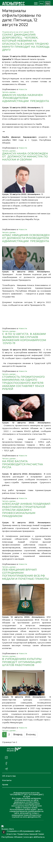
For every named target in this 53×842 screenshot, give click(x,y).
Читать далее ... (9, 92)
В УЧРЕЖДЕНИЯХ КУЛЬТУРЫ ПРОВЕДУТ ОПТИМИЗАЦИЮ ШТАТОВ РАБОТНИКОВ (22, 662)
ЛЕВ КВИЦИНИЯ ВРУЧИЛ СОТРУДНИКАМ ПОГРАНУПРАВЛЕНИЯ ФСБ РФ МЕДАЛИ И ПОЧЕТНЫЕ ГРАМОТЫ (25, 574)
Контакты (6, 780)
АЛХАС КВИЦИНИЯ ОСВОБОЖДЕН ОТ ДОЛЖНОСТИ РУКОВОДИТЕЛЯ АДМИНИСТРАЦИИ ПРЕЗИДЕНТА (26, 238)
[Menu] (36, 3)
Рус (47, 4)
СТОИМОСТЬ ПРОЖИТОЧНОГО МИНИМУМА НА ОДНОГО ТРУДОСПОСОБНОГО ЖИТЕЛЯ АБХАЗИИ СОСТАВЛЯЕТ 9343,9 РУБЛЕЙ (23, 383)
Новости (23, 89)
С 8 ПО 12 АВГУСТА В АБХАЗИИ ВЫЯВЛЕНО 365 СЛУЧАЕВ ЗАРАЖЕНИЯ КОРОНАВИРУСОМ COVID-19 (24, 338)
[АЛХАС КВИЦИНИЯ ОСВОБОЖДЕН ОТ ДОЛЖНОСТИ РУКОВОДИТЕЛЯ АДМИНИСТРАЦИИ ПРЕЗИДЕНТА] (26, 258)
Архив (5, 784)
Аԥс (41, 4)
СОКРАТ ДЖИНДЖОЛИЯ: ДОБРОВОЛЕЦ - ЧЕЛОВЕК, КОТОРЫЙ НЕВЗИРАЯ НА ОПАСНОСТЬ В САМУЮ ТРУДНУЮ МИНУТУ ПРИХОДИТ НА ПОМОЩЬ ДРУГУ (25, 42)
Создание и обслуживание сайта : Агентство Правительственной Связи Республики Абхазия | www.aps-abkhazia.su (23, 834)
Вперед (17, 734)
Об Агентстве (9, 776)
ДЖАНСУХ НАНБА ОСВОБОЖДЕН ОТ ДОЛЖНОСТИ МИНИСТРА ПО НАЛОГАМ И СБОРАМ (25, 156)
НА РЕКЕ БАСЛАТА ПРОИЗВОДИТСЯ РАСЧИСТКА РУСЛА (22, 464)
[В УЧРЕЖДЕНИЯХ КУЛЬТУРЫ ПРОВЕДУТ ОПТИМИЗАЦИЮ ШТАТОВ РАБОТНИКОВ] (26, 682)
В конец (31, 734)
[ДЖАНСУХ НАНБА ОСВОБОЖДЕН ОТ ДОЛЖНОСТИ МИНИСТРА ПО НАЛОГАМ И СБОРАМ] (26, 179)
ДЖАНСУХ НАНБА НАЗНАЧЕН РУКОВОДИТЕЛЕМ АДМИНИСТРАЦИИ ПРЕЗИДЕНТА (25, 98)
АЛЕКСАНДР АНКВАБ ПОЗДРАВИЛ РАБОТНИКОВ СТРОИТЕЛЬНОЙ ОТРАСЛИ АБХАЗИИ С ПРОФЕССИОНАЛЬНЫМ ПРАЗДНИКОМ (26, 510)
